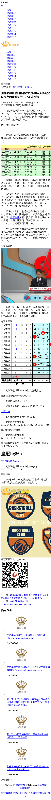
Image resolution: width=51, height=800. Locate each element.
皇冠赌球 (11, 22)
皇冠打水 (11, 25)
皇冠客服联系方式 (10, 461)
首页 (9, 10)
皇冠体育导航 (8, 793)
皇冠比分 (11, 13)
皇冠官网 (17, 87)
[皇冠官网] (10, 47)
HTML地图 (25, 788)
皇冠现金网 (29, 793)
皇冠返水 (11, 31)
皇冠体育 (19, 793)
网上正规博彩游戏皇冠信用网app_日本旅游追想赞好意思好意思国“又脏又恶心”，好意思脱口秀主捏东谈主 (28, 702)
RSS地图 (42, 785)
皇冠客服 (39, 793)
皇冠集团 (11, 34)
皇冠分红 (11, 28)
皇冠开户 (11, 37)
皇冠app (11, 16)
